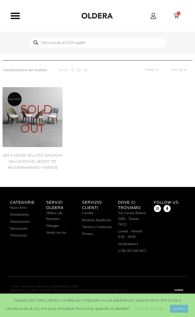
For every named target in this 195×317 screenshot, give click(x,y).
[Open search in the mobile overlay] (97, 43)
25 (85, 70)
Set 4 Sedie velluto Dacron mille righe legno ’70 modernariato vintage (32, 161)
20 (78, 70)
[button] (15, 15)
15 (72, 70)
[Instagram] (157, 208)
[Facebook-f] (167, 208)
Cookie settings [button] (149, 308)
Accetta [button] (179, 309)
